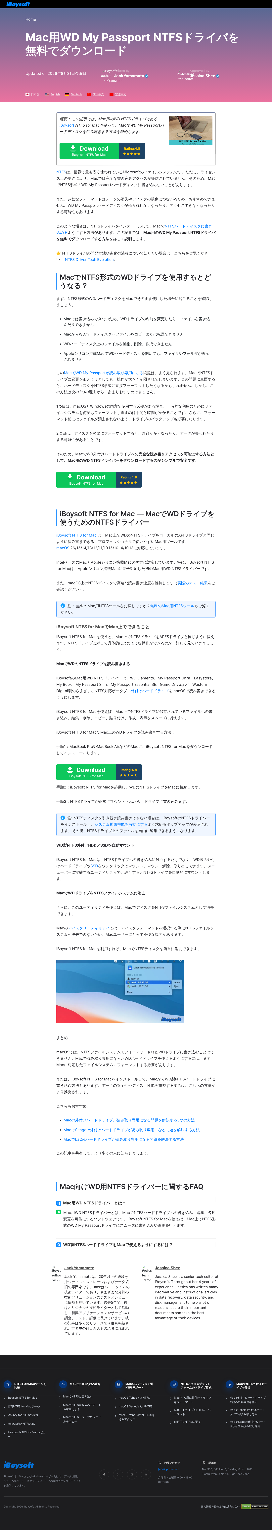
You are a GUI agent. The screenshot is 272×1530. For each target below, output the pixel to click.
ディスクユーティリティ (89, 928)
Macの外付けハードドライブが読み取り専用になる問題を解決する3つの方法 (129, 1120)
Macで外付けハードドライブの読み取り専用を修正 (248, 1400)
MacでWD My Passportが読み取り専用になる (103, 373)
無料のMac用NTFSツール (172, 606)
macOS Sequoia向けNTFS (136, 1406)
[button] (102, 151)
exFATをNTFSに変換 (187, 1421)
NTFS (61, 172)
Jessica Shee (202, 75)
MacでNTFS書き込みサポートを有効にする (82, 1407)
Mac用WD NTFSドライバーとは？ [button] (91, 1203)
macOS (62, 548)
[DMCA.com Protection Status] (254, 1506)
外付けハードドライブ (150, 691)
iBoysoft (67, 125)
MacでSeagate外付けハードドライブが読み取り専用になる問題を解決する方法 (132, 1130)
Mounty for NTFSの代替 (23, 1415)
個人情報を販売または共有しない (220, 1506)
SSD (94, 866)
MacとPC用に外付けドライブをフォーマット (192, 1400)
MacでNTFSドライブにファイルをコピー (82, 1419)
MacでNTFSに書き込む (78, 1396)
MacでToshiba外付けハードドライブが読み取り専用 (249, 1412)
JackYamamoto (129, 75)
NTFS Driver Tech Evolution (89, 259)
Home (30, 19)
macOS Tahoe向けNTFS (134, 1397)
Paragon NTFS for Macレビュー (27, 1434)
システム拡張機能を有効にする (121, 824)
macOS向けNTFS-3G (21, 1423)
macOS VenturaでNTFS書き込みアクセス (137, 1417)
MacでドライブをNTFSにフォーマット (193, 1412)
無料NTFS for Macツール (24, 1406)
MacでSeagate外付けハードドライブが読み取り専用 (248, 1424)
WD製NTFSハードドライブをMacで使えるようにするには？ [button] (115, 1244)
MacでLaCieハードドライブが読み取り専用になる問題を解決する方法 (124, 1139)
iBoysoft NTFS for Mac (76, 535)
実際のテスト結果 (192, 583)
